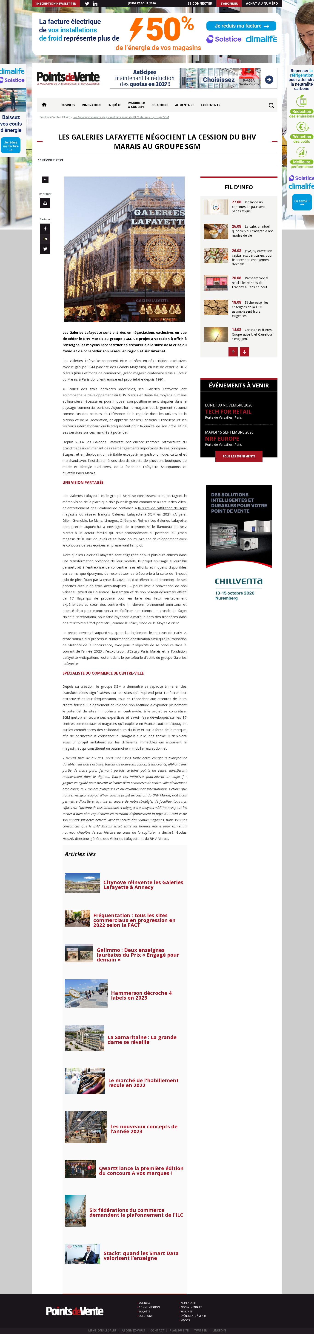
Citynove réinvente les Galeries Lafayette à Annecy (143, 884)
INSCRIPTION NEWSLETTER (56, 3)
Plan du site (179, 1330)
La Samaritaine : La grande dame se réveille (142, 1039)
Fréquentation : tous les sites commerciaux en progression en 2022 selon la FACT (134, 920)
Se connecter (200, 3)
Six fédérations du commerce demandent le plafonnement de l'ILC (136, 1212)
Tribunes (186, 1311)
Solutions (160, 105)
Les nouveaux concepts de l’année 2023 (143, 1129)
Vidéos (185, 1320)
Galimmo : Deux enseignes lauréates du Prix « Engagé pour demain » (138, 954)
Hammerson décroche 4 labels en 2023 (141, 995)
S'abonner (229, 3)
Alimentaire (184, 105)
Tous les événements (239, 456)
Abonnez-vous (133, 1330)
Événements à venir (193, 1315)
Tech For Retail (228, 411)
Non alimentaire (191, 1307)
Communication (149, 1307)
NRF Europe (222, 438)
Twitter (200, 1330)
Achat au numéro (262, 3)
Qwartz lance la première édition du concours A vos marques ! (141, 1170)
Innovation (91, 105)
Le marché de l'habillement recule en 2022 (143, 1082)
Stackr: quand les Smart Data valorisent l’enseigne (141, 1255)
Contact (157, 1330)
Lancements (210, 105)
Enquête (114, 105)
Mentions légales (102, 1330)
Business (68, 105)
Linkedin (219, 1330)
